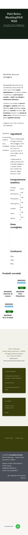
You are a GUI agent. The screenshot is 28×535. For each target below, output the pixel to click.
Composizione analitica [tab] (5, 139)
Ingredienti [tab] (5, 133)
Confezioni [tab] (5, 150)
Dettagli (7, 283)
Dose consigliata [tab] (5, 145)
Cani (11, 123)
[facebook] (12, 443)
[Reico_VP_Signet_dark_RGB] (14, 336)
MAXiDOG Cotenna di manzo (7, 294)
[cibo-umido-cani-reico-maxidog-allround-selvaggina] (14, 57)
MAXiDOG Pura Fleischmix (20, 294)
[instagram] (15, 443)
